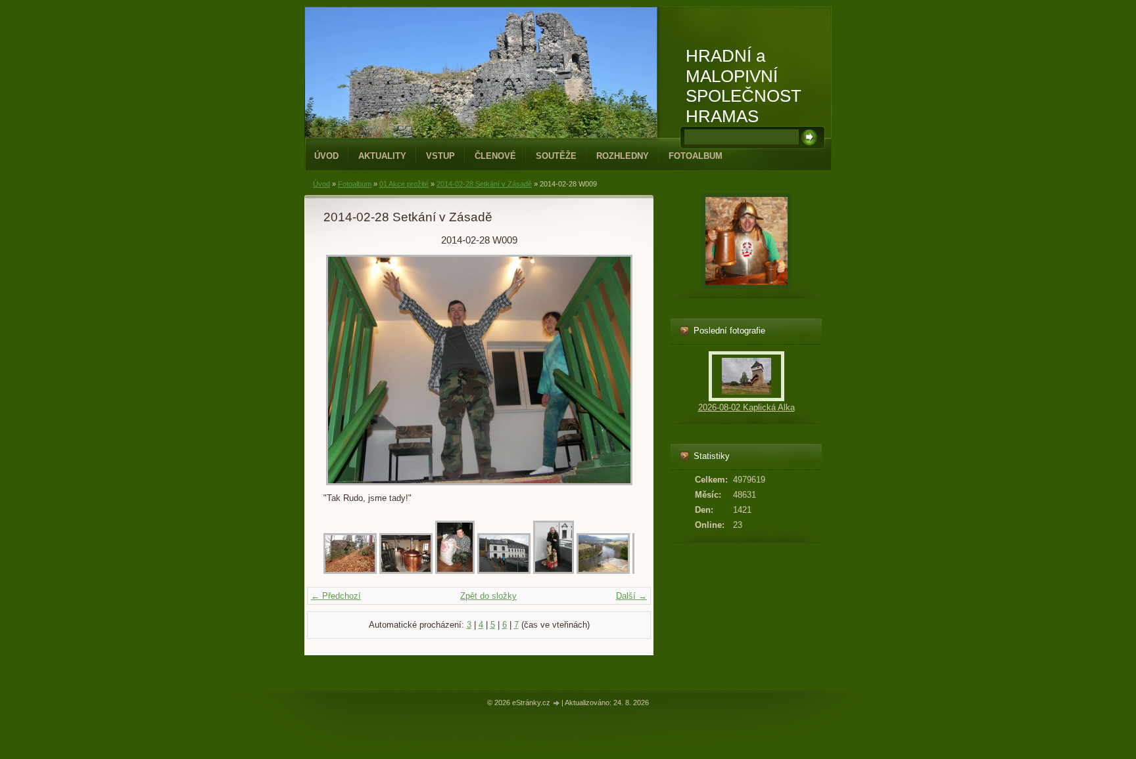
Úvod (326, 156)
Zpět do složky (488, 596)
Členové (495, 156)
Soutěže (556, 156)
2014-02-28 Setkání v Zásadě (484, 184)
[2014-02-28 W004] (504, 571)
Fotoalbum (695, 156)
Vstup (440, 156)
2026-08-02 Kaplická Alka (746, 407)
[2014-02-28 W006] (603, 571)
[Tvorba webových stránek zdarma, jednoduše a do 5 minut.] (556, 703)
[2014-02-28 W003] (455, 571)
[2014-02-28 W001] (350, 571)
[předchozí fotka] (345, 370)
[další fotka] (613, 370)
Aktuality (382, 156)
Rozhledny (622, 156)
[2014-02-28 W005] (553, 571)
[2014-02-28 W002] (406, 571)
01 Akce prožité (404, 184)
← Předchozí (336, 596)
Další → (631, 596)
